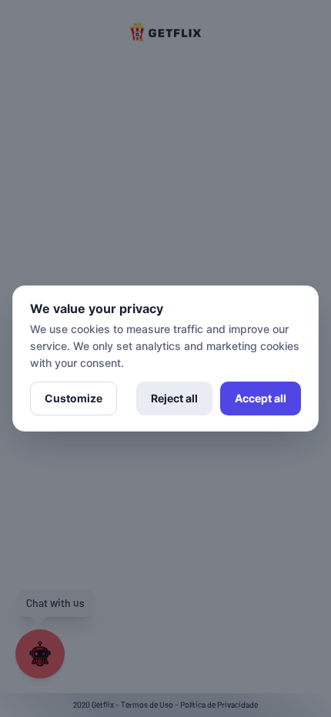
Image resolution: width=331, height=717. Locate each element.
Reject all (174, 398)
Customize (73, 398)
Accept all (260, 398)
